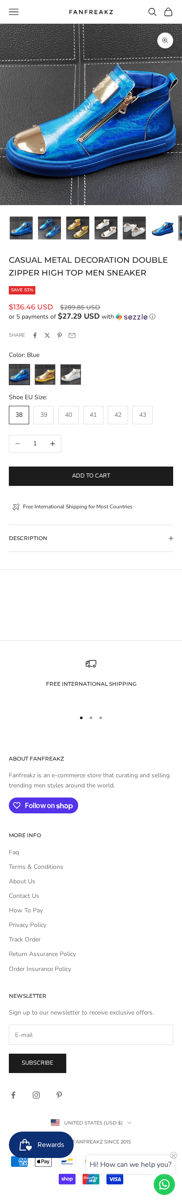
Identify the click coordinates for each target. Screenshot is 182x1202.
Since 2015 (117, 1142)
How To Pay (26, 910)
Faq (14, 852)
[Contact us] (164, 1184)
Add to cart (91, 476)
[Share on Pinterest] (59, 335)
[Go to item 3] (77, 228)
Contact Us (24, 896)
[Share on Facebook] (34, 335)
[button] (91, 316)
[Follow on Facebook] (13, 1095)
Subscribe (37, 1063)
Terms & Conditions (36, 867)
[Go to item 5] (134, 228)
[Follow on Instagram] (36, 1095)
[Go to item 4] (106, 228)
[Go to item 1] (21, 228)
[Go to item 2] (49, 228)
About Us (22, 881)
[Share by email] (72, 335)
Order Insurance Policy (40, 969)
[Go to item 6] (162, 228)
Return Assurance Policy (42, 954)
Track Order (25, 939)
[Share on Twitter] (47, 335)
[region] (91, 680)
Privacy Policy (27, 925)
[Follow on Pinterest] (59, 1095)
